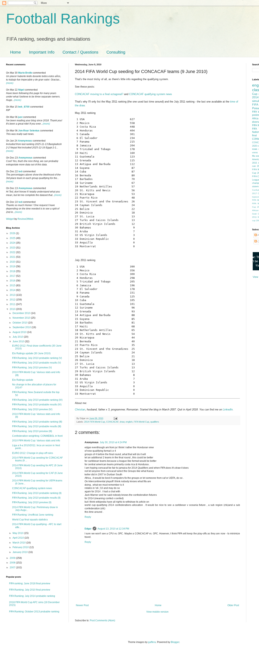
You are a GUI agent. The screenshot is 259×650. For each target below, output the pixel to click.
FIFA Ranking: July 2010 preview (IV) (32, 409)
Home (15, 52)
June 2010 (19, 341)
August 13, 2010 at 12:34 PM (113, 528)
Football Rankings (63, 18)
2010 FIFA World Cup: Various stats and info (36, 440)
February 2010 (21, 547)
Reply (88, 517)
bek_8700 (24, 106)
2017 (13, 276)
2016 (13, 280)
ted (20, 171)
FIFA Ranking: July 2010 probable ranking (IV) (37, 399)
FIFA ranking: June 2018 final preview (29, 583)
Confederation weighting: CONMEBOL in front (37, 435)
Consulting (115, 52)
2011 (13, 304)
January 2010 (20, 552)
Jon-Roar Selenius (28, 130)
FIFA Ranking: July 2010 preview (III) (32, 431)
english (129, 422)
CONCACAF (112, 422)
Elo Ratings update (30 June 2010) (31, 353)
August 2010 (20, 332)
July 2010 (18, 336)
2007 (13, 567)
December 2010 (22, 313)
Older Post (233, 605)
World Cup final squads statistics (30, 519)
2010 (13, 309)
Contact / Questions (80, 52)
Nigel (21, 89)
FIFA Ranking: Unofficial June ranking (32, 514)
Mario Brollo (25, 72)
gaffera (152, 642)
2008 (13, 562)
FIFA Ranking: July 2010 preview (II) (31, 502)
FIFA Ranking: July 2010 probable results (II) (36, 497)
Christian (80, 409)
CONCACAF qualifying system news (150, 94)
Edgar (88, 528)
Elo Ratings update (22, 379)
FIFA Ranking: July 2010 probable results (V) (36, 362)
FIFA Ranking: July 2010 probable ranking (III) (37, 421)
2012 (13, 299)
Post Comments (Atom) (102, 620)
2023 (13, 247)
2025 (13, 238)
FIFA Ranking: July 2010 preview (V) (32, 367)
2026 (13, 233)
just (20, 117)
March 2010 (19, 542)
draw (122, 422)
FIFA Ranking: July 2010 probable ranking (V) (37, 358)
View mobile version (157, 611)
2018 (13, 271)
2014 (13, 290)
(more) (9, 83)
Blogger (175, 642)
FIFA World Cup (141, 422)
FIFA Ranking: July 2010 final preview (29, 589)
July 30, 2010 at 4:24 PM (113, 442)
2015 (13, 285)
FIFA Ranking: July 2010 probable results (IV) (37, 404)
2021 (13, 257)
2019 (13, 266)
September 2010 (22, 327)
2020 (13, 261)
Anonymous (25, 140)
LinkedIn (228, 409)
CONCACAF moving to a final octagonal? (99, 94)
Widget (10, 219)
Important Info (41, 52)
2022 (13, 252)
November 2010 (22, 317)
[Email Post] (115, 418)
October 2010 (20, 322)
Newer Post (82, 605)
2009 (13, 558)
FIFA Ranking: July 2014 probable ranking (32, 596)
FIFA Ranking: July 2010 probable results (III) (36, 426)
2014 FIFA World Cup (94, 422)
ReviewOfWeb (25, 219)
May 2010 (18, 533)
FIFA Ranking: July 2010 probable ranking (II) (37, 493)
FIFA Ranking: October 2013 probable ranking (34, 611)
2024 (13, 242)
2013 (13, 295)
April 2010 (18, 537)
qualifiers (154, 422)
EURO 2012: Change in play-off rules (32, 453)
